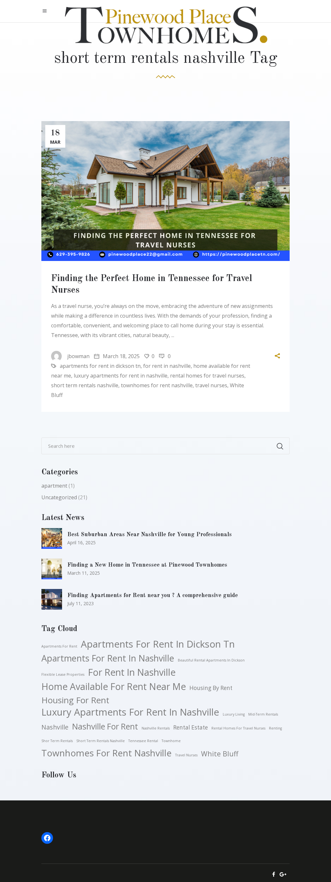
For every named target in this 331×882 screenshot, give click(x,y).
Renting (275, 728)
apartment (54, 485)
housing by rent (210, 688)
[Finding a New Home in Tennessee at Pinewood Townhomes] (51, 569)
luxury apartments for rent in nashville (120, 375)
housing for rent (75, 700)
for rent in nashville (167, 365)
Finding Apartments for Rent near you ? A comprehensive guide (152, 595)
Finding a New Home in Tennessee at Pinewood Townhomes (147, 565)
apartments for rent (59, 646)
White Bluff (219, 753)
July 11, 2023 (80, 603)
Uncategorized (59, 497)
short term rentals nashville (84, 385)
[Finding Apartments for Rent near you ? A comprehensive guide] (51, 599)
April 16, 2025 (81, 542)
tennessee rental (143, 741)
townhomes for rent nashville (157, 385)
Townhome (171, 741)
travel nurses (211, 385)
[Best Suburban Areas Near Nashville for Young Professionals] (51, 538)
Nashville (55, 727)
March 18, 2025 (120, 356)
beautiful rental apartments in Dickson (211, 660)
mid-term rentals (263, 714)
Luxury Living (234, 714)
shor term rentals (57, 741)
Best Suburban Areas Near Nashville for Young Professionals (149, 534)
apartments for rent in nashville (107, 658)
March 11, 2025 (83, 573)
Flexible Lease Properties (62, 674)
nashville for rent (105, 726)
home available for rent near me (113, 686)
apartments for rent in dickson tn (100, 365)
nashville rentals (156, 728)
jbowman (78, 356)
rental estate (190, 727)
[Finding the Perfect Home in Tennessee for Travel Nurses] (165, 191)
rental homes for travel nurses (207, 375)
